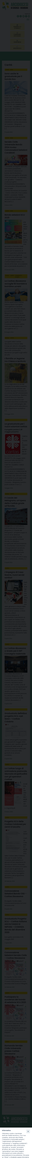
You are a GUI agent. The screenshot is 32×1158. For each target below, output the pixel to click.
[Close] (28, 1131)
